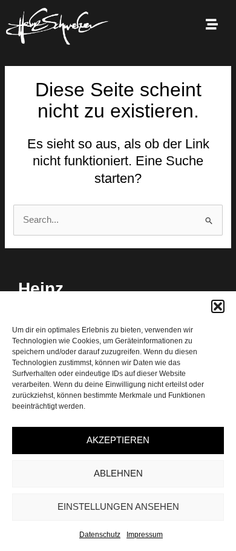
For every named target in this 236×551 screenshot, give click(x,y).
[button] (218, 306)
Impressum (144, 534)
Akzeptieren (118, 440)
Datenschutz (99, 534)
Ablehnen (118, 473)
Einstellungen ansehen (118, 506)
